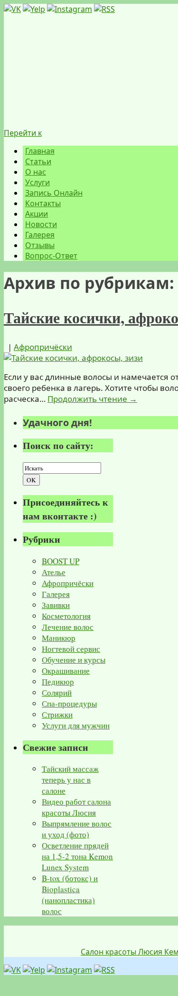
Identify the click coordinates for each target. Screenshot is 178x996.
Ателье (54, 572)
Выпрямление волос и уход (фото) (77, 829)
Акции (36, 214)
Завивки (56, 604)
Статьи (38, 161)
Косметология (66, 615)
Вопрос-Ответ (51, 255)
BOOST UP (60, 561)
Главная (40, 151)
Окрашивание (66, 670)
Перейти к (23, 133)
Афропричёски (43, 346)
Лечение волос (68, 626)
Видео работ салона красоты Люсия (76, 807)
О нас (35, 172)
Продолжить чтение (92, 398)
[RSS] (104, 9)
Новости (41, 224)
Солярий (57, 692)
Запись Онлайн (54, 193)
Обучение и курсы (73, 659)
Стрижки (57, 714)
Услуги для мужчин (76, 725)
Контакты (43, 203)
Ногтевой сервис (71, 648)
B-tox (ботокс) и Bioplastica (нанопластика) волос (70, 894)
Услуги (37, 182)
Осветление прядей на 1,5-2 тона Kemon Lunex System (77, 856)
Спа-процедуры (69, 703)
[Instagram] (69, 9)
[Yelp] (34, 9)
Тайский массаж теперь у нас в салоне (70, 779)
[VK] (12, 9)
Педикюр (58, 681)
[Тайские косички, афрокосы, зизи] (73, 357)
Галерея (40, 234)
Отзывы (40, 245)
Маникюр (58, 637)
